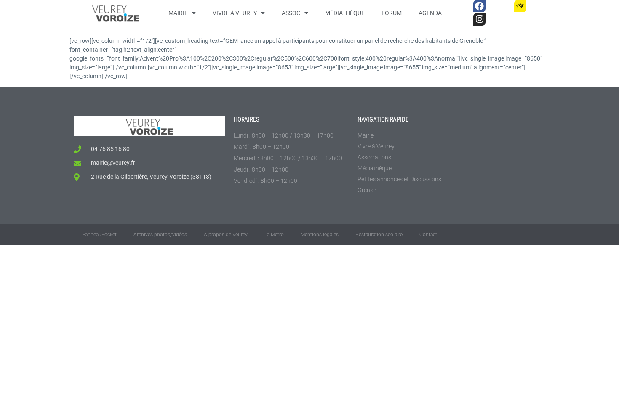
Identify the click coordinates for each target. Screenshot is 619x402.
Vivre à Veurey (235, 13)
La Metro (274, 235)
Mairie (178, 13)
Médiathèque (345, 13)
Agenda (430, 13)
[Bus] (500, 6)
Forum (392, 13)
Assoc (291, 13)
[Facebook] (479, 6)
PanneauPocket (99, 235)
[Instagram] (479, 19)
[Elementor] (540, 6)
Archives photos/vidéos (160, 235)
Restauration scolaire (379, 235)
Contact (428, 235)
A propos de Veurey (226, 235)
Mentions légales (320, 235)
